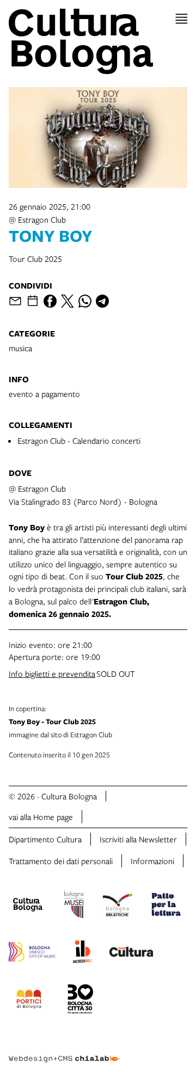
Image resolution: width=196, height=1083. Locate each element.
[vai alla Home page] (98, 41)
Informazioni (152, 860)
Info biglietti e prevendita (52, 673)
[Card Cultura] (131, 953)
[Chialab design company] (64, 1050)
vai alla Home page (41, 816)
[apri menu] (181, 18)
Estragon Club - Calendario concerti (78, 440)
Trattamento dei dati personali (61, 860)
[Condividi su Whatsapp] (84, 301)
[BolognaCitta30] (80, 1001)
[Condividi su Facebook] (50, 301)
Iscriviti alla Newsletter (138, 839)
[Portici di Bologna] (29, 1001)
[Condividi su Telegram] (102, 301)
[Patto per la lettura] (166, 906)
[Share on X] (67, 301)
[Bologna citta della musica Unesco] (32, 953)
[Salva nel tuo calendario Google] (32, 301)
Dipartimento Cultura (45, 839)
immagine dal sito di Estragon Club (60, 721)
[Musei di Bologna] (73, 906)
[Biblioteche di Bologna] (117, 906)
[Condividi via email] (15, 301)
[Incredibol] (82, 953)
